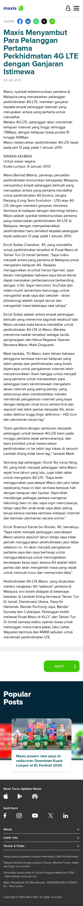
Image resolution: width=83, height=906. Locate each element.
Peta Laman (16, 886)
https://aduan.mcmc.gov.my (21, 876)
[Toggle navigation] (76, 8)
